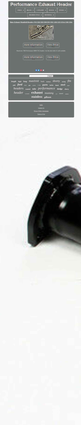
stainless (36, 96)
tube (34, 89)
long (25, 81)
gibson (47, 97)
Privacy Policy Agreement (41, 111)
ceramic (27, 93)
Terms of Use (41, 114)
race (25, 85)
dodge (60, 89)
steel (63, 84)
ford (19, 84)
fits (69, 80)
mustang (49, 93)
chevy (67, 89)
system (34, 85)
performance (46, 88)
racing (64, 81)
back (42, 81)
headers (18, 88)
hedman (48, 81)
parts (45, 85)
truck (68, 85)
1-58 (56, 93)
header (18, 92)
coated (27, 89)
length (13, 81)
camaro (67, 93)
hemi (57, 85)
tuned (61, 93)
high (19, 81)
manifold (34, 80)
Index (41, 105)
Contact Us (41, 108)
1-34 (39, 85)
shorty (56, 80)
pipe (30, 85)
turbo (51, 85)
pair (14, 85)
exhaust (37, 92)
